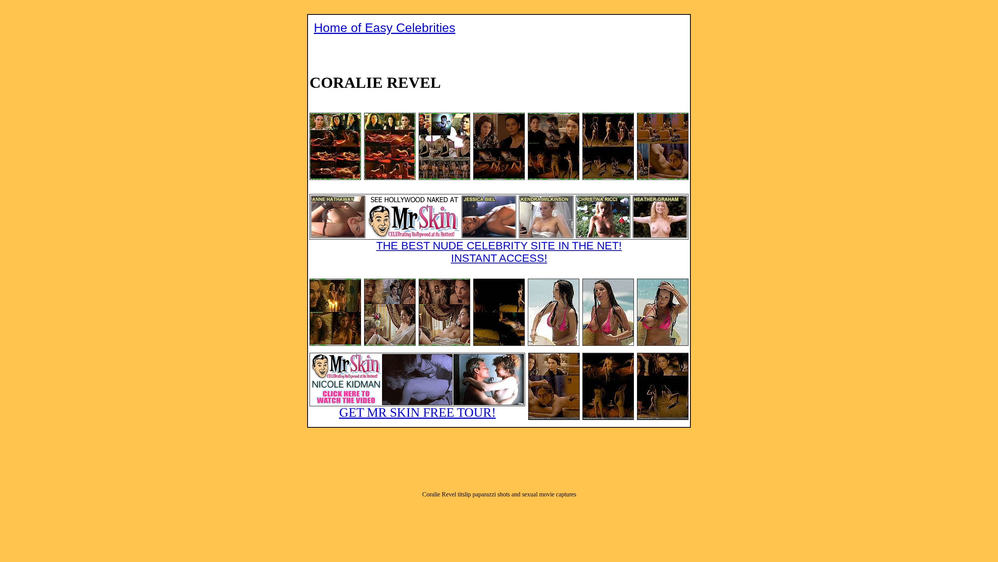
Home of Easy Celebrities (384, 28)
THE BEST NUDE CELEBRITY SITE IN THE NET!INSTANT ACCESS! (499, 252)
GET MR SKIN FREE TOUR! (417, 412)
